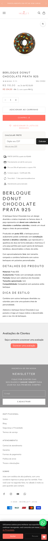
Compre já (24, 118)
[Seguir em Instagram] (11, 494)
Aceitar (13, 536)
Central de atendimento (12, 445)
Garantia (6, 450)
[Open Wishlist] (44, 537)
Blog (5, 423)
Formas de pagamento (12, 454)
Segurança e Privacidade (13, 428)
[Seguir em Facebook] (4, 494)
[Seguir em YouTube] (18, 494)
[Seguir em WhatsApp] (24, 494)
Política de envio (9, 459)
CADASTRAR (24, 401)
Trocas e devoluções (11, 463)
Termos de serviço (10, 432)
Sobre (5, 419)
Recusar (35, 536)
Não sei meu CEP (11, 146)
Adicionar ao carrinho (24, 110)
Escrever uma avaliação (24, 345)
